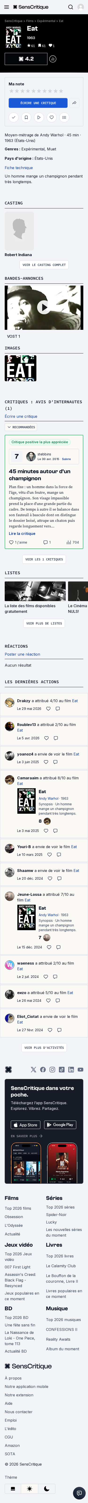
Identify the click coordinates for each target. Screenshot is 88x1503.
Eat (61, 21)
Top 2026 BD (16, 1317)
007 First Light (17, 1267)
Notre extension (19, 1395)
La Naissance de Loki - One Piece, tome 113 (20, 1338)
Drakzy (24, 700)
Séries (54, 1198)
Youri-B (24, 846)
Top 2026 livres (60, 1256)
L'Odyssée (14, 1225)
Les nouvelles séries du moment (64, 1232)
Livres (54, 1245)
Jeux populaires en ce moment (22, 1296)
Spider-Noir (56, 1214)
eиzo (21, 992)
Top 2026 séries (60, 1207)
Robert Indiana (18, 254)
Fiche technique (19, 167)
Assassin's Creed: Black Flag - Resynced (20, 1280)
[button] (80, 7)
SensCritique (14, 21)
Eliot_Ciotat (28, 1016)
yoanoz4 (25, 754)
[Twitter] (33, 1071)
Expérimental (46, 21)
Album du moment (62, 1349)
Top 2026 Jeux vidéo (18, 1257)
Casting (14, 203)
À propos (13, 1378)
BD (8, 1308)
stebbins (44, 454)
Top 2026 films (18, 1208)
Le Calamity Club (61, 1265)
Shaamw (25, 870)
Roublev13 (26, 724)
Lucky (51, 1222)
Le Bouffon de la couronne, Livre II (62, 1278)
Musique (57, 1308)
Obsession (14, 1216)
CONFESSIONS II (61, 1329)
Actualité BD (16, 1351)
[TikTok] (62, 1071)
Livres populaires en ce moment (64, 1294)
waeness (25, 963)
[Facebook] (43, 1071)
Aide (8, 1403)
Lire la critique (22, 533)
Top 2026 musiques (63, 1319)
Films (30, 21)
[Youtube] (80, 1071)
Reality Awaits (58, 1339)
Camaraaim (27, 778)
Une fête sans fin (20, 1325)
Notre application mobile (26, 1386)
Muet (51, 149)
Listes (12, 572)
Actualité (12, 1234)
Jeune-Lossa (29, 894)
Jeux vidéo (19, 1245)
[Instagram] (52, 1071)
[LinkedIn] (71, 1071)
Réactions (16, 646)
